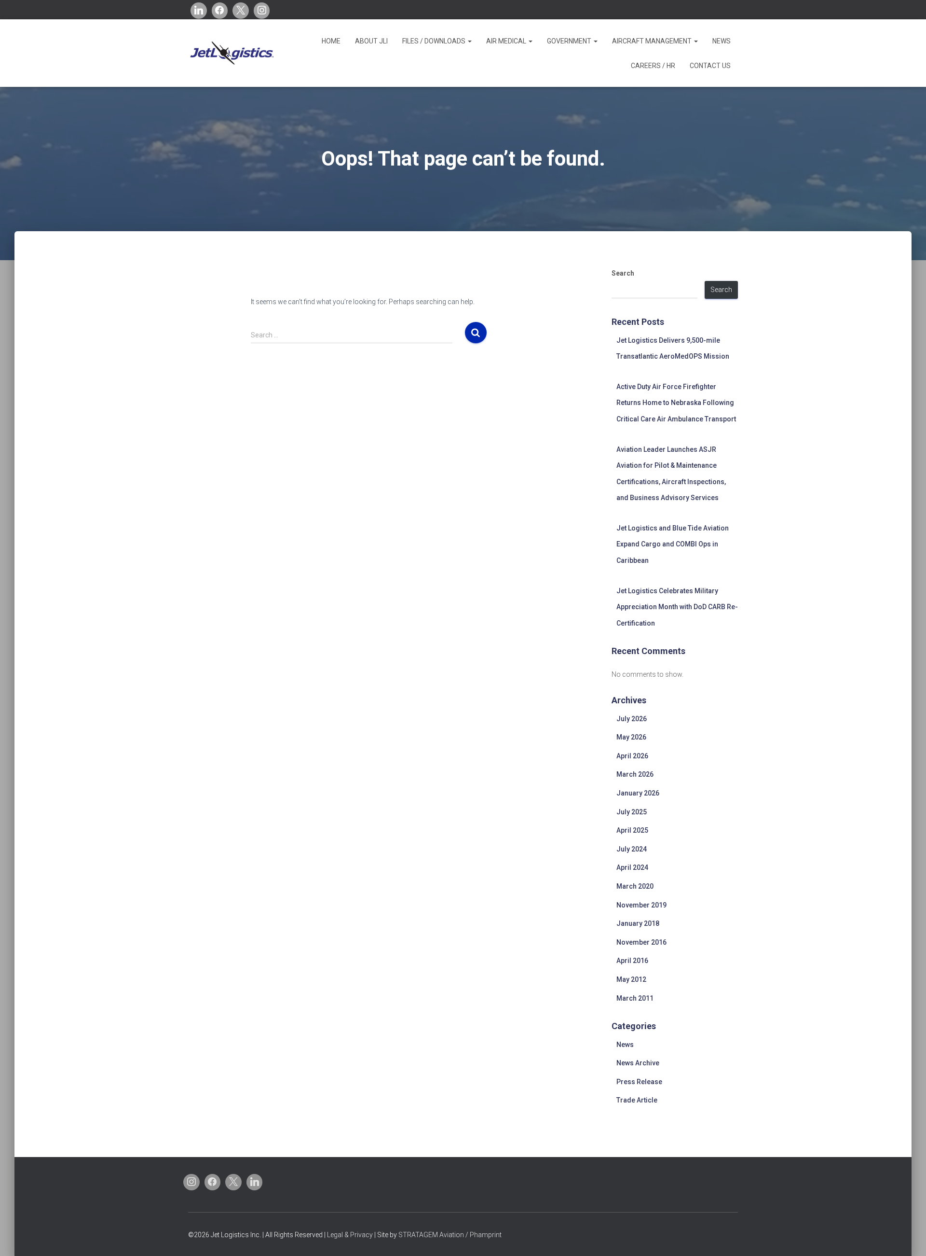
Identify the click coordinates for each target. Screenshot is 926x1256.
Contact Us (710, 66)
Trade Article (636, 1100)
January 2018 (637, 923)
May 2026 (631, 737)
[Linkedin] (198, 10)
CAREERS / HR (653, 66)
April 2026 (632, 756)
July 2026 (631, 719)
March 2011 (635, 998)
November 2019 (641, 905)
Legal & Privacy (350, 1235)
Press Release (639, 1082)
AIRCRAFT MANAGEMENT (652, 41)
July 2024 (631, 849)
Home (331, 41)
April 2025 (632, 830)
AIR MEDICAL (507, 41)
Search (623, 273)
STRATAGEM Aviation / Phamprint (450, 1235)
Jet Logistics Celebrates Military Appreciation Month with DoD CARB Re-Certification (677, 607)
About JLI (371, 41)
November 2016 (641, 942)
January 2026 (637, 793)
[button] (469, 41)
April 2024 (632, 867)
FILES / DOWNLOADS (434, 41)
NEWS (721, 41)
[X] (240, 10)
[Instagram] (261, 10)
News (625, 1044)
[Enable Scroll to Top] (907, 1237)
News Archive (637, 1063)
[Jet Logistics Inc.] (231, 53)
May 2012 (631, 979)
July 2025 (631, 812)
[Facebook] (220, 10)
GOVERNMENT (570, 41)
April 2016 (632, 960)
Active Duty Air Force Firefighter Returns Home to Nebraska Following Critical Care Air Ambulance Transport (676, 403)
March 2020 (635, 886)
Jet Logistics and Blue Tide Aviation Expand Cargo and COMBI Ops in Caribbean (672, 544)
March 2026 (635, 774)
